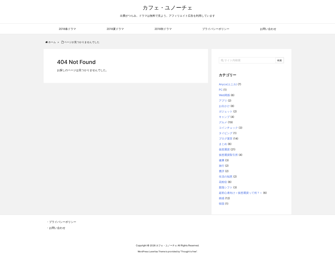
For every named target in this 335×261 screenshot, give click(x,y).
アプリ (223, 100)
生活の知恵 (225, 176)
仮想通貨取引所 (228, 154)
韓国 (221, 203)
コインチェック (228, 127)
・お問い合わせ (55, 227)
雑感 (221, 198)
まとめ (223, 144)
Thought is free (188, 251)
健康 (221, 160)
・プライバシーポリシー (61, 221)
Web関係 (224, 95)
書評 (221, 171)
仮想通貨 (224, 149)
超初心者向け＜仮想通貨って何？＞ (240, 192)
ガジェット (225, 111)
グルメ (223, 122)
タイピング (225, 133)
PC (221, 89)
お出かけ (224, 106)
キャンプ (224, 116)
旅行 (221, 165)
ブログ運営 (225, 138)
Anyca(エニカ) (228, 84)
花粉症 (223, 181)
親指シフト (225, 187)
